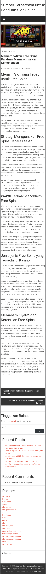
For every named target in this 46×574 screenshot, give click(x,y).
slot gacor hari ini (9, 510)
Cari (3, 427)
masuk (13, 421)
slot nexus (6, 507)
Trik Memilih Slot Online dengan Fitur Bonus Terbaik (25, 401)
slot (9, 85)
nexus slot (6, 520)
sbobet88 (6, 528)
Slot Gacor (6, 502)
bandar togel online (10, 534)
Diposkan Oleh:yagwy (10, 68)
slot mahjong (7, 526)
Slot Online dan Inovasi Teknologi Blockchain (23, 461)
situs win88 (7, 542)
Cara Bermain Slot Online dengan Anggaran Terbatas (21, 392)
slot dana (6, 496)
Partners (7, 553)
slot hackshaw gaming (11, 536)
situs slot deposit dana (11, 531)
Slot (3, 44)
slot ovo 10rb (7, 544)
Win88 (4, 504)
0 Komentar (28, 68)
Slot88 (5, 499)
